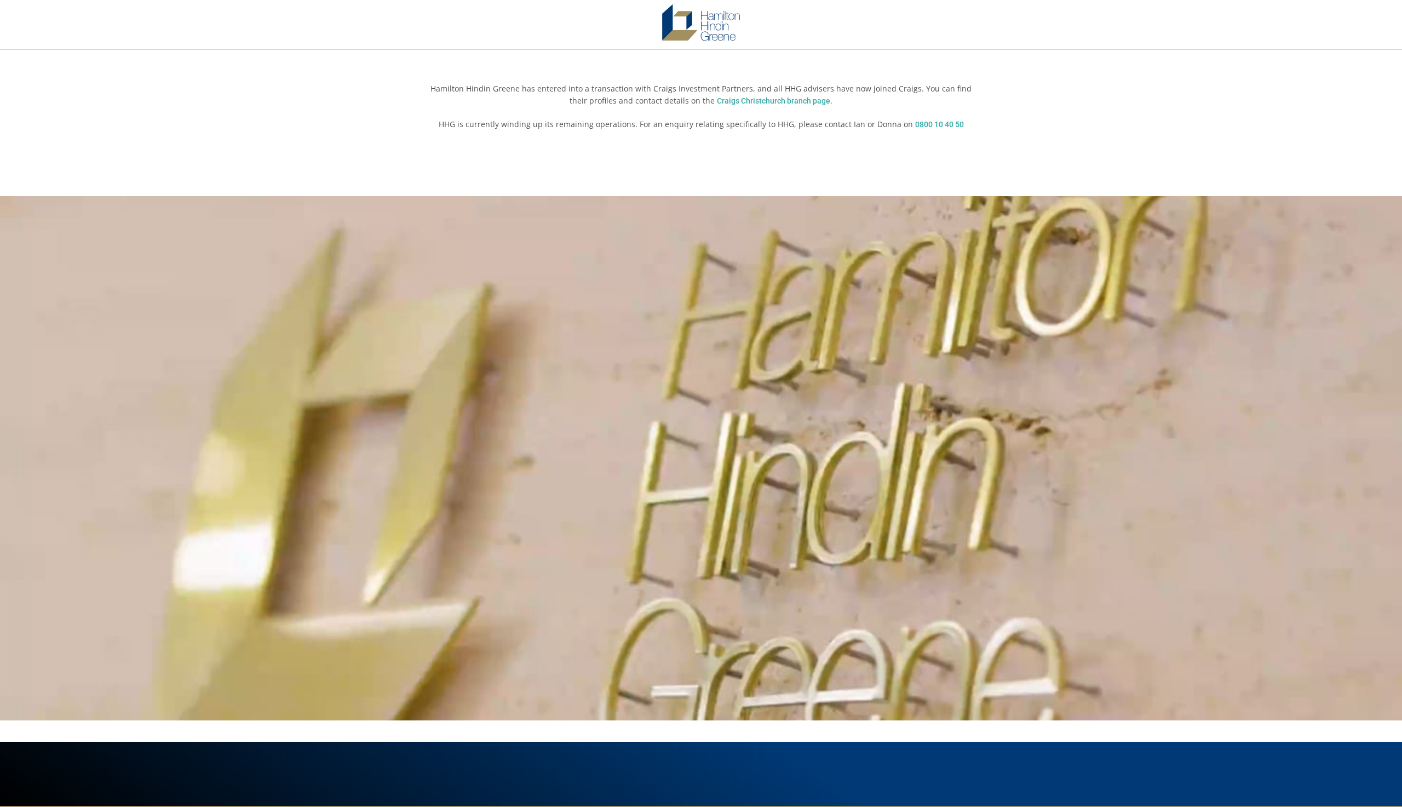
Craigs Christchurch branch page (773, 100)
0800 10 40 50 (939, 124)
